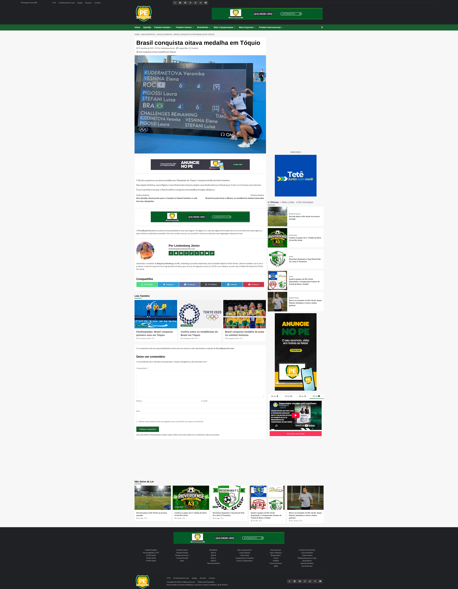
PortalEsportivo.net (187, 582)
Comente (194, 48)
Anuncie (88, 3)
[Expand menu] (171, 28)
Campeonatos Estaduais (245, 558)
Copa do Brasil (244, 553)
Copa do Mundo (307, 553)
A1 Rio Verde (151, 555)
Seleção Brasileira (307, 563)
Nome (139, 401)
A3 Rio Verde (293, 235)
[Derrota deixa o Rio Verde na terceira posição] (277, 216)
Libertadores (307, 561)
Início (137, 27)
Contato (97, 3)
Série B (213, 555)
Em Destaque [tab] (305, 202)
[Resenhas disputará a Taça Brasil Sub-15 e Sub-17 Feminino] (277, 259)
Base (182, 561)
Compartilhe (183, 48)
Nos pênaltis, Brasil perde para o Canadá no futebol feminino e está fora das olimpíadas (166, 198)
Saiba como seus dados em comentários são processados (196, 434)
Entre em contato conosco (177, 233)
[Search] (322, 27)
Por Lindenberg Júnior (166, 48)
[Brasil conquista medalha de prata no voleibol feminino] (244, 314)
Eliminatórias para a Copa (307, 558)
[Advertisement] (229, 460)
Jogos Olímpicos (142, 325)
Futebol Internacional (270, 27)
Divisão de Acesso (295, 214)
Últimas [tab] (274, 202)
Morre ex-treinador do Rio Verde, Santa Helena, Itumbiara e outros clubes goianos (305, 302)
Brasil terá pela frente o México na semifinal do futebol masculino (235, 196)
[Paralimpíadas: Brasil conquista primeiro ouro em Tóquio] (156, 314)
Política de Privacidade (206, 582)
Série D (213, 561)
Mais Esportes (246, 27)
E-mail (204, 401)
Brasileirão (202, 27)
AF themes (224, 585)
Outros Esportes (275, 563)
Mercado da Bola (213, 563)
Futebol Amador (162, 27)
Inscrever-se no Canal (295, 433)
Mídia (276, 566)
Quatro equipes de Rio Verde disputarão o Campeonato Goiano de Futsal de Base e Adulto (304, 281)
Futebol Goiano (184, 27)
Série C (213, 558)
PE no (273, 396)
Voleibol (276, 561)
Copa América (307, 555)
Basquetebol (276, 555)
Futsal (291, 256)
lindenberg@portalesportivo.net (182, 249)
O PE (54, 3)
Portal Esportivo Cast (67, 3)
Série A (213, 553)
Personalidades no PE (151, 553)
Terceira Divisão (182, 558)
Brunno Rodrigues (186, 585)
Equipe (80, 3)
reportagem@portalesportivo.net (229, 233)
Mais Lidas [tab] (287, 202)
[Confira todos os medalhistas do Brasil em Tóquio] (200, 314)
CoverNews (212, 585)
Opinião (147, 27)
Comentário (142, 368)
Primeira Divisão (182, 553)
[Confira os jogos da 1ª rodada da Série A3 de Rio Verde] (277, 237)
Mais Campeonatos (223, 27)
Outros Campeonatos (244, 561)
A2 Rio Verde (151, 558)
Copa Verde (244, 555)
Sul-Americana (307, 566)
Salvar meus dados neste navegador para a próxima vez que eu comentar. (171, 421)
